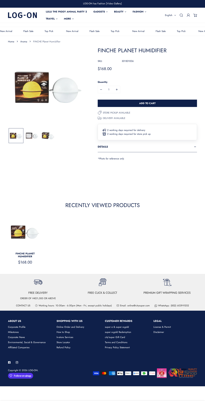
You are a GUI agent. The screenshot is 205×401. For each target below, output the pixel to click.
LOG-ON (33, 370)
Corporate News (16, 337)
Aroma (23, 41)
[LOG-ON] (22, 15)
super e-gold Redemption (118, 332)
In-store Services (65, 337)
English (168, 15)
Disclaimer (158, 332)
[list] (48, 87)
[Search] (181, 15)
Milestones (13, 332)
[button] (195, 15)
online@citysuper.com (138, 305)
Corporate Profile (16, 327)
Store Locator (63, 342)
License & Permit (162, 327)
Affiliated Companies (18, 347)
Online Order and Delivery (70, 327)
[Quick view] (36, 245)
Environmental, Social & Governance (27, 342)
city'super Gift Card (115, 337)
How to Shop (63, 332)
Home (11, 41)
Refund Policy (63, 347)
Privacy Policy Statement (117, 347)
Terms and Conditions (116, 342)
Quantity (102, 82)
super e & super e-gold (117, 327)
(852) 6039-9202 (180, 305)
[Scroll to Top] (199, 384)
